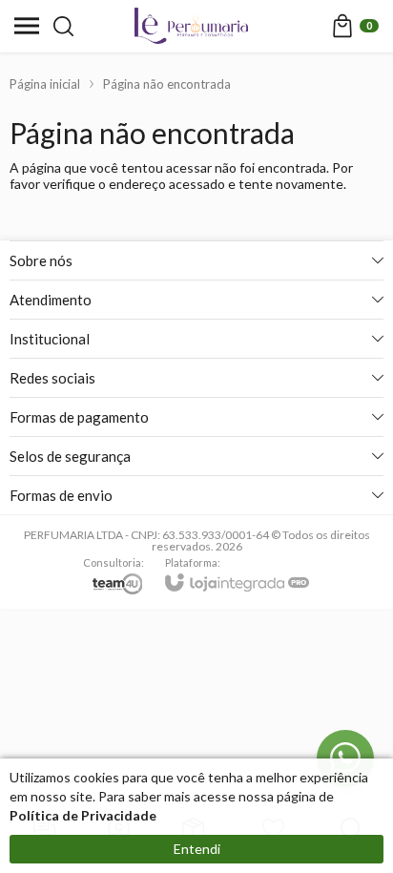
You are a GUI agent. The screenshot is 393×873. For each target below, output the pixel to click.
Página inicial (45, 84)
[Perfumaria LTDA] (191, 26)
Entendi (197, 849)
